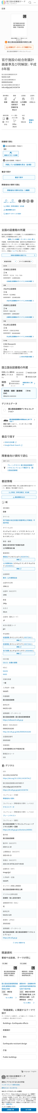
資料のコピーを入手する (9, 1088)
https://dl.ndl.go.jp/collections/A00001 (17, 829)
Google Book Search (13, 445)
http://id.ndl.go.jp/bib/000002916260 (17, 731)
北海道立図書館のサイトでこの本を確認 (19, 281)
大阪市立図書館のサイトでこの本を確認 (19, 301)
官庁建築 (6, 650)
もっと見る (9, 998)
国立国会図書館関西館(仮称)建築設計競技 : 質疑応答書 (10, 986)
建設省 (5, 556)
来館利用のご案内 (28, 384)
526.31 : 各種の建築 (10, 662)
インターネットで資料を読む (11, 1085)
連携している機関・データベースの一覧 (20, 239)
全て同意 (28, 1110)
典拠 (18, 560)
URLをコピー (13, 202)
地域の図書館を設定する (18, 255)
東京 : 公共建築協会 (10, 578)
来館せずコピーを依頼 (10, 155)
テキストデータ (8, 807)
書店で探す (19, 177)
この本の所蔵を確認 (25, 357)
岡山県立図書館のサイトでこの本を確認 (19, 336)
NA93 (5, 674)
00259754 (24, 556)
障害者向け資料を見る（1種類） (19, 190)
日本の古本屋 (10, 442)
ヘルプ (14, 251)
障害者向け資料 (8, 798)
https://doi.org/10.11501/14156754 (16, 778)
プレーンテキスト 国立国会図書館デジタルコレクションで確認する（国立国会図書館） (20, 467)
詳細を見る (31, 121)
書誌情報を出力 (11, 210)
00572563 (27, 644)
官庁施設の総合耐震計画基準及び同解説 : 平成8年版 (19, 521)
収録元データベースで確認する (20, 47)
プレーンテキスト (9, 815)
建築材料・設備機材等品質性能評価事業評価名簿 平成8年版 (27, 986)
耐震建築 (6, 637)
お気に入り (6, 202)
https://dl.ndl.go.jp (10, 937)
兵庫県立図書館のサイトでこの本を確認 (19, 317)
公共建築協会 (8, 563)
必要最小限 (10, 1110)
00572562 (27, 637)
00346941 (9, 566)
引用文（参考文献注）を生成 (15, 206)
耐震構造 (6, 644)
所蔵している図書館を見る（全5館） (19, 164)
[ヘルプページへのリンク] (21, 39)
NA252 (5, 671)
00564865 (29, 650)
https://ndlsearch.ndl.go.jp (13, 720)
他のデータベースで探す (13, 214)
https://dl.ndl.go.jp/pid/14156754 (15, 790)
